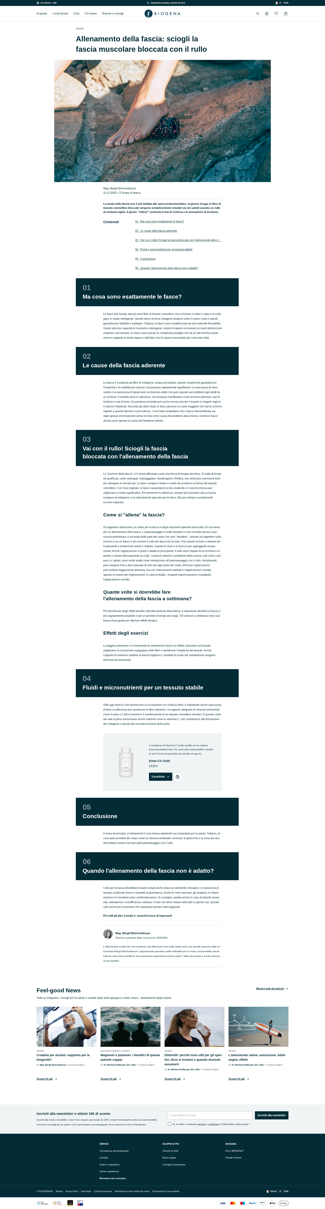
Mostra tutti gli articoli (270, 988)
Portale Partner (233, 1157)
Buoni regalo (169, 1157)
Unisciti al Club (170, 1150)
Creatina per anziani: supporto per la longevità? (63, 1057)
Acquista (42, 13)
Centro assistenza (109, 1171)
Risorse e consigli (113, 13)
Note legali (86, 1191)
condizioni (213, 1124)
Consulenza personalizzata (114, 1150)
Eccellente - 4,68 (49, 3)
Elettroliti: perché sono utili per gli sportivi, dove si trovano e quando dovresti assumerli (193, 1059)
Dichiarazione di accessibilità (165, 1191)
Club (76, 13)
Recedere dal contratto (113, 1178)
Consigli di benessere (174, 1164)
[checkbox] (169, 1124)
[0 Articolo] (285, 13)
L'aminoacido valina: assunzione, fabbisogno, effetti (257, 1057)
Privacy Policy (72, 1191)
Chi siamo (91, 13)
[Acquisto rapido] (178, 777)
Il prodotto (158, 776)
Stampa (59, 1191)
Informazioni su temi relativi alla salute (132, 1191)
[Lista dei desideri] (276, 13)
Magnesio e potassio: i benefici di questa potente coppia (130, 1057)
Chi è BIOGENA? (234, 1150)
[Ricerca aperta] (258, 13)
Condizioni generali (103, 1191)
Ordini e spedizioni (109, 1164)
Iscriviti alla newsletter (272, 1115)
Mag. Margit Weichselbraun (119, 188)
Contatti (104, 1157)
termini (201, 1124)
